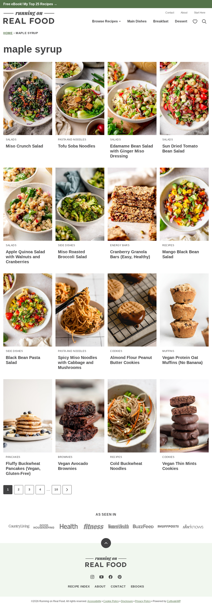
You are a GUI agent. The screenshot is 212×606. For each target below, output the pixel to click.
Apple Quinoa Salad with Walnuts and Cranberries (25, 257)
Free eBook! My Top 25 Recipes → (30, 4)
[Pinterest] (119, 576)
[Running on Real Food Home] (29, 17)
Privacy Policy (143, 601)
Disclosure (127, 601)
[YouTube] (101, 576)
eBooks (137, 586)
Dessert (181, 21)
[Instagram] (92, 576)
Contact (169, 12)
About (184, 12)
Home (8, 33)
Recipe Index (79, 586)
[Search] (204, 21)
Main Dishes (137, 21)
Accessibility (94, 601)
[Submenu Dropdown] (120, 21)
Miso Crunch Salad (24, 146)
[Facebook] (110, 576)
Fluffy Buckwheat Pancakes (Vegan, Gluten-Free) (23, 468)
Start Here (199, 12)
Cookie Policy (111, 601)
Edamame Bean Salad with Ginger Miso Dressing (131, 151)
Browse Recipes (105, 21)
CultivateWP (173, 601)
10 (56, 489)
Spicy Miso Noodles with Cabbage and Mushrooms (77, 362)
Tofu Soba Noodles (76, 146)
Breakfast (160, 21)
